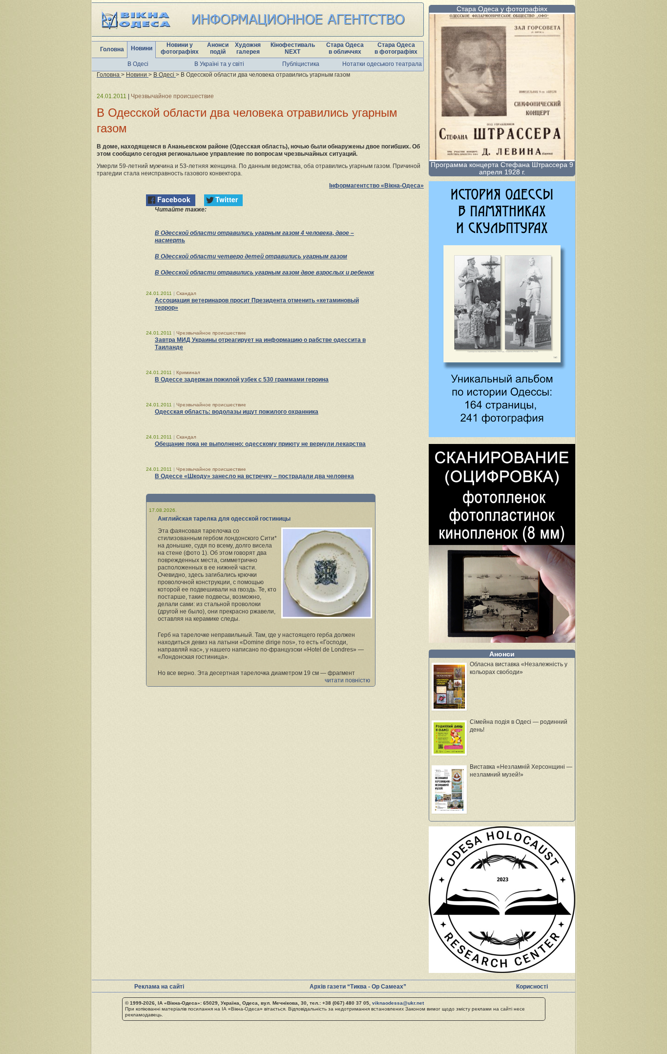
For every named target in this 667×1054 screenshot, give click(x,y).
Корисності (532, 986)
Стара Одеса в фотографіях (396, 48)
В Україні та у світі (219, 64)
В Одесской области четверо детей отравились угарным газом (251, 256)
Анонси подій (218, 48)
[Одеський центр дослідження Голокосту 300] (502, 970)
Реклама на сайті (159, 986)
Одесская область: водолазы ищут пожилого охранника (236, 411)
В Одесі (137, 64)
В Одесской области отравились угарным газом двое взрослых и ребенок (264, 272)
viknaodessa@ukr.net (398, 1003)
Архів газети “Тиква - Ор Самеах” (358, 986)
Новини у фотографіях (180, 48)
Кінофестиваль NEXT (293, 48)
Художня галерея (248, 48)
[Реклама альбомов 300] (502, 434)
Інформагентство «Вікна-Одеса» (376, 185)
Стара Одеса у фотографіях (502, 9)
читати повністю (347, 680)
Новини (141, 48)
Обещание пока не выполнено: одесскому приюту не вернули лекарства (260, 444)
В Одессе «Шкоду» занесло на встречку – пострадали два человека (254, 476)
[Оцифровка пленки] (502, 640)
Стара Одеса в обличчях (345, 48)
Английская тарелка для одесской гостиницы (224, 518)
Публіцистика (300, 64)
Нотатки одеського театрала (382, 64)
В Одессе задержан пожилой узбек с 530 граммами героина (242, 379)
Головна (112, 49)
